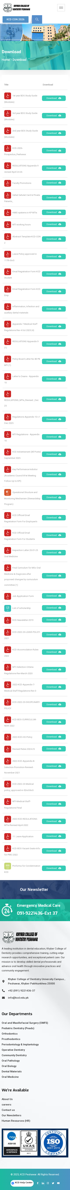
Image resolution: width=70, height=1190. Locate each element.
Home (6, 59)
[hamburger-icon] (61, 7)
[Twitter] (51, 1183)
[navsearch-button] (37, 19)
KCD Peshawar (28, 1174)
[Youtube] (56, 1183)
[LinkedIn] (41, 1183)
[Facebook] (36, 1183)
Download (52, 98)
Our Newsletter (34, 889)
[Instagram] (46, 1183)
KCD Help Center (24, 1182)
